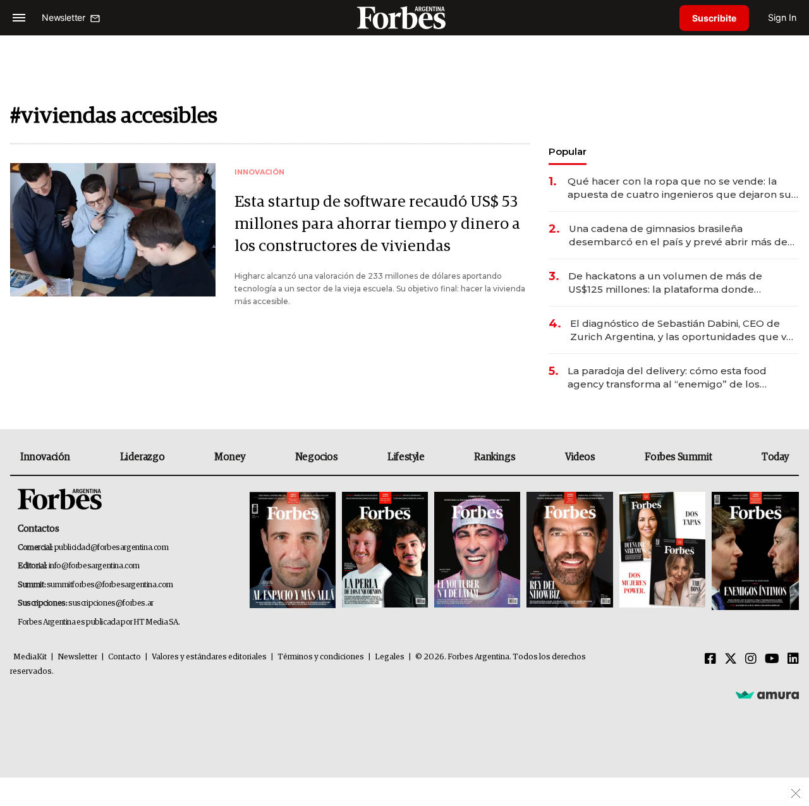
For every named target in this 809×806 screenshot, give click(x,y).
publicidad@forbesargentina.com (111, 548)
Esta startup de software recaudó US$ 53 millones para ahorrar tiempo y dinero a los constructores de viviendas (377, 224)
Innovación (45, 457)
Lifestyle (405, 457)
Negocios (316, 457)
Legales (389, 657)
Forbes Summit (678, 457)
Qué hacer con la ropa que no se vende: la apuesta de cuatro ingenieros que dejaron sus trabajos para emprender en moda (682, 188)
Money (229, 457)
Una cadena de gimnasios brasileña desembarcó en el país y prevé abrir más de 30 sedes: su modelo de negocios (678, 235)
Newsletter (77, 657)
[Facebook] (710, 659)
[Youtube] (772, 659)
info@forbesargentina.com (94, 566)
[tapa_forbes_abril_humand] (385, 551)
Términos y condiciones (320, 657)
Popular (568, 151)
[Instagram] (751, 659)
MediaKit (30, 657)
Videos (580, 457)
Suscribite (714, 18)
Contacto (124, 657)
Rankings (494, 457)
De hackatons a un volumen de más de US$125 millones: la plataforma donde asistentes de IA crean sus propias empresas (678, 283)
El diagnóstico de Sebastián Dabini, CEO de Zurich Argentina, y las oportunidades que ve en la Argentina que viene (681, 330)
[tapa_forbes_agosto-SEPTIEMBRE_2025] (754, 551)
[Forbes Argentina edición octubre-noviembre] (662, 551)
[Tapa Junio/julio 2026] (292, 551)
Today (775, 457)
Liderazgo (142, 457)
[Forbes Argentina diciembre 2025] (569, 551)
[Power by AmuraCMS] (767, 694)
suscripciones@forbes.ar (111, 603)
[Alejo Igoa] (477, 551)
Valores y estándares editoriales (209, 657)
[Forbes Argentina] (404, 17)
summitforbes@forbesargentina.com (110, 585)
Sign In (782, 17)
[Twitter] (730, 659)
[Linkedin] (793, 659)
